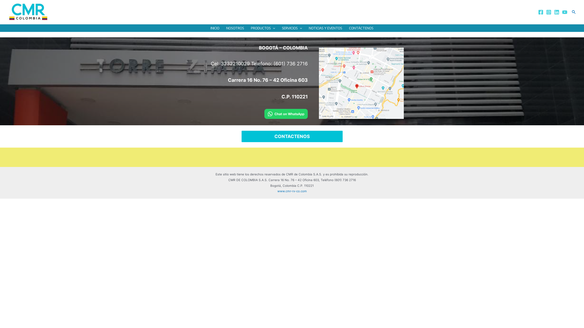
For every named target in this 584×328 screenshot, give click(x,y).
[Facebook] (540, 12)
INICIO (215, 28)
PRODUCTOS (261, 28)
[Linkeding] (556, 12)
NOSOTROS (235, 28)
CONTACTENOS (292, 136)
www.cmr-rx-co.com (292, 191)
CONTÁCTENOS (361, 28)
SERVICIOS (290, 28)
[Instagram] (548, 12)
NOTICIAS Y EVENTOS (325, 28)
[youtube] (564, 12)
